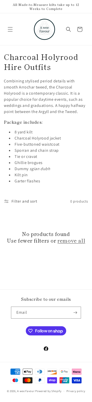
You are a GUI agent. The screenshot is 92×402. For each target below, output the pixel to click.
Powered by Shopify (48, 391)
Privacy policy (75, 391)
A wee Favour (25, 391)
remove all (71, 240)
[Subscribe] (75, 313)
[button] (10, 29)
